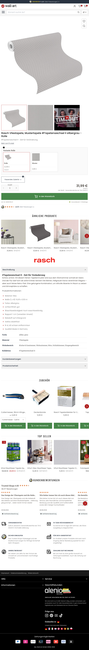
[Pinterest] (51, 615)
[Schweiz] (62, 629)
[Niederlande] (55, 629)
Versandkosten (15, 523)
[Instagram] (46, 615)
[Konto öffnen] (74, 6)
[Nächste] (87, 236)
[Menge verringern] (3, 188)
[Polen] (71, 629)
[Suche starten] (78, 12)
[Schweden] (68, 629)
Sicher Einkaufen (15, 535)
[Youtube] (56, 615)
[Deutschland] (46, 629)
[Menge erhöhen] (16, 188)
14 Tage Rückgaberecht (63, 523)
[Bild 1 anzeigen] (14, 117)
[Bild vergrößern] (84, 26)
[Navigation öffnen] (3, 12)
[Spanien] (65, 629)
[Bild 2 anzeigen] (40, 117)
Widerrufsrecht (33, 573)
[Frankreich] (49, 629)
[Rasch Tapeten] (44, 260)
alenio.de (48, 597)
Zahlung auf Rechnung (63, 550)
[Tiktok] (61, 615)
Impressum (5, 573)
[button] (44, 60)
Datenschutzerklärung (18, 573)
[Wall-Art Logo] (8, 6)
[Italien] (52, 629)
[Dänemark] (59, 629)
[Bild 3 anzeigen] (67, 117)
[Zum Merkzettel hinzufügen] (84, 21)
